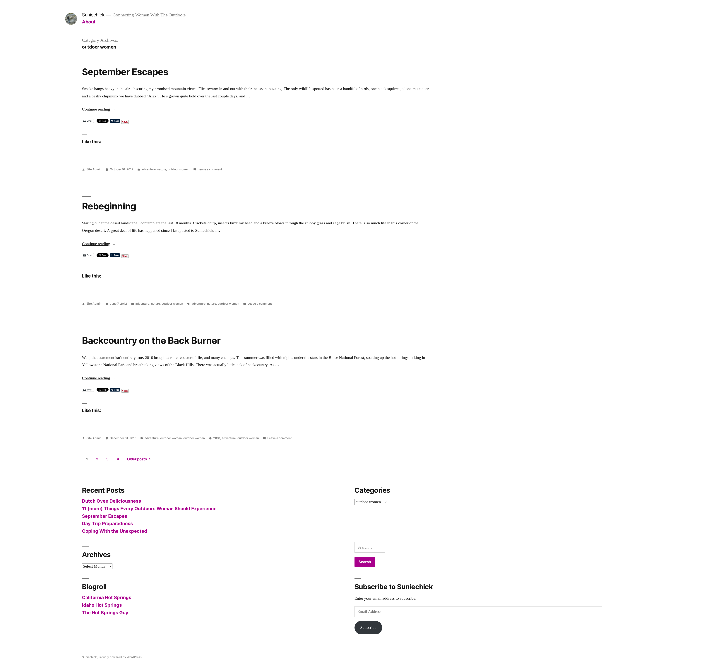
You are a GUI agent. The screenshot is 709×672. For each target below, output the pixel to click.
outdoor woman (171, 438)
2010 (216, 438)
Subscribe (368, 627)
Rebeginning (109, 206)
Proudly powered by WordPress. (120, 657)
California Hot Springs (106, 597)
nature (161, 169)
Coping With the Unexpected (114, 531)
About (88, 22)
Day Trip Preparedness (107, 523)
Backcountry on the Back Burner (151, 340)
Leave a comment (210, 169)
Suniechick (93, 15)
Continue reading (99, 109)
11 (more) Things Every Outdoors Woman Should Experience (149, 508)
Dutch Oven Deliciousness (111, 501)
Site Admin (93, 169)
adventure (149, 169)
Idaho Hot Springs (102, 605)
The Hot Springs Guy (105, 612)
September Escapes (125, 71)
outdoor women (178, 169)
